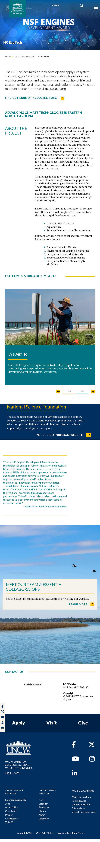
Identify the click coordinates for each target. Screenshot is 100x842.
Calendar (43, 803)
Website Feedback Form (70, 833)
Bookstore (44, 807)
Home (8, 56)
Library (42, 811)
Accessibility (11, 807)
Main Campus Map (81, 796)
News (42, 799)
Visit (51, 723)
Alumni (42, 814)
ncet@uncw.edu (33, 684)
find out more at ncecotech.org (31, 97)
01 (69, 390)
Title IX (9, 822)
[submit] (81, 5)
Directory (44, 818)
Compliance (11, 811)
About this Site (24, 833)
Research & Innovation (24, 56)
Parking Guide (79, 800)
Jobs (7, 803)
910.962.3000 (12, 773)
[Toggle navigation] (96, 7)
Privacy (9, 814)
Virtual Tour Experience (84, 811)
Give (83, 723)
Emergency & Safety (15, 799)
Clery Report (11, 818)
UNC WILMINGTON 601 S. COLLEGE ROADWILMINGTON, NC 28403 (18, 764)
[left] (58, 391)
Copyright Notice (45, 833)
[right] (93, 391)
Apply (18, 723)
